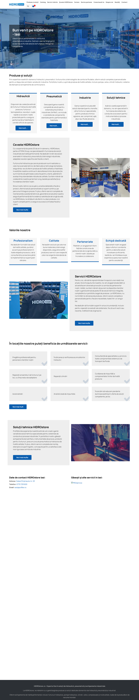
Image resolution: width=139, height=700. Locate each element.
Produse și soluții (33, 2)
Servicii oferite (52, 2)
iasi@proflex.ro (20, 487)
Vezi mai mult (17, 407)
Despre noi (109, 2)
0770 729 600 (22, 484)
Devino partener (86, 2)
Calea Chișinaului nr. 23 (25, 481)
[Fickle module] (45, 365)
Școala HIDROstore (66, 2)
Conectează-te (99, 2)
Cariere (76, 2)
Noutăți (117, 2)
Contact (124, 2)
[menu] (28, 6)
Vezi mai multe (22, 210)
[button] (33, 6)
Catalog (43, 2)
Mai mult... (23, 128)
